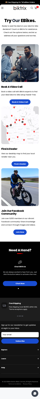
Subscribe (20, 341)
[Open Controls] (34, 393)
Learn (3, 359)
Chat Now (20, 283)
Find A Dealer (20, 164)
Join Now (20, 232)
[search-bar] (32, 8)
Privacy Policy (27, 384)
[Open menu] (2, 8)
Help (3, 368)
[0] (36, 8)
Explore (4, 350)
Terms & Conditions (14, 384)
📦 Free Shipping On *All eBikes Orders (20, 2)
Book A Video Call (20, 102)
